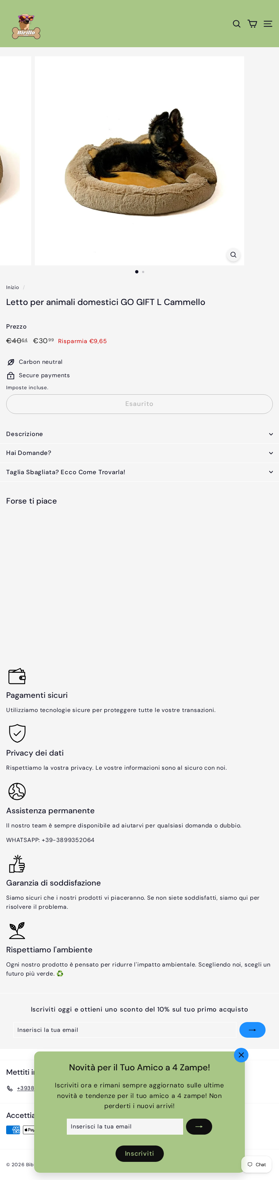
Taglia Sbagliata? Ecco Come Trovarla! (65, 472)
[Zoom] (233, 254)
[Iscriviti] (199, 1127)
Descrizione (24, 434)
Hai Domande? (29, 453)
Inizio (12, 287)
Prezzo (16, 326)
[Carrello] (252, 24)
